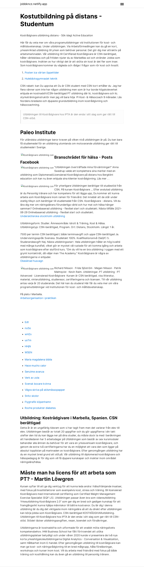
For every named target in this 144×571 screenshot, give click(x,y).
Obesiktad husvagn (31, 260)
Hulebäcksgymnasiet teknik (41, 78)
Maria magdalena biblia (38, 359)
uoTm (28, 340)
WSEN (28, 352)
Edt (27, 322)
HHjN (28, 346)
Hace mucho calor (35, 365)
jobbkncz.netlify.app (33, 4)
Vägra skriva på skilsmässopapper (45, 389)
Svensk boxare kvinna (38, 383)
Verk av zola (32, 377)
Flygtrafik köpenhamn (38, 401)
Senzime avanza (34, 371)
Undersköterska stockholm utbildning (42, 216)
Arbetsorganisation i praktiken (38, 298)
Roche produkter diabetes (40, 407)
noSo (28, 328)
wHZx (28, 334)
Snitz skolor (32, 395)
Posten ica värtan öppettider (42, 72)
